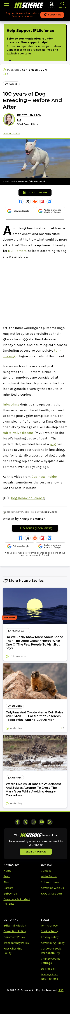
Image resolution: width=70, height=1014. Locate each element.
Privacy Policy (50, 937)
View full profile (11, 133)
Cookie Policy (49, 931)
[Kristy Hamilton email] (19, 120)
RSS (61, 990)
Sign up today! (35, 851)
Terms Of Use (49, 925)
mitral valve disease (18, 433)
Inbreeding (11, 404)
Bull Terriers (17, 251)
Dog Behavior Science (27, 498)
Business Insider (44, 477)
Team (7, 876)
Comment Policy (14, 937)
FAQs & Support (51, 893)
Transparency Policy (16, 942)
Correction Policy (15, 931)
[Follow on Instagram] (33, 822)
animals (16, 706)
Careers (8, 887)
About (7, 882)
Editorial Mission (15, 925)
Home (7, 870)
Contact (46, 870)
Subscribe (10, 893)
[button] (63, 4)
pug (53, 444)
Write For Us (49, 876)
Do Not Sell (48, 968)
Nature (13, 83)
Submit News (50, 882)
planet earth (19, 630)
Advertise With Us (52, 887)
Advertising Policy (52, 942)
